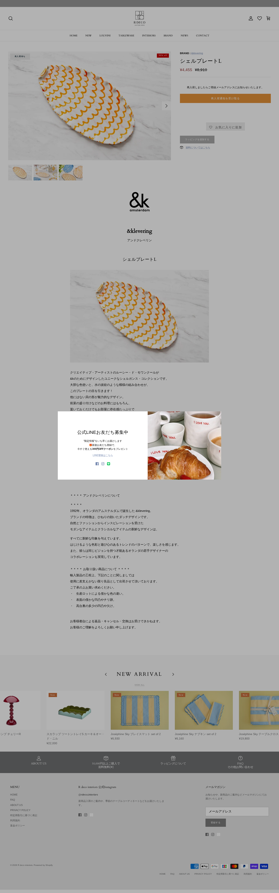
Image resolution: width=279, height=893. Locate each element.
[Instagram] (102, 463)
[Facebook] (97, 463)
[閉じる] (216, 416)
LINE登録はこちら (103, 455)
